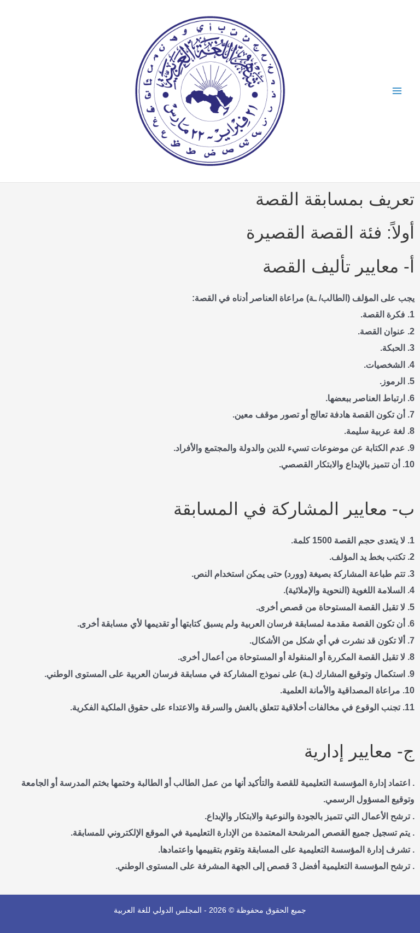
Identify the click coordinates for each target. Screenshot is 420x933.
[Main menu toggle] (396, 91)
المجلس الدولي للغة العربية (158, 910)
